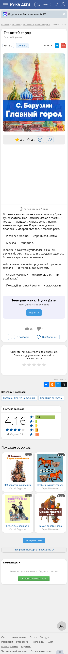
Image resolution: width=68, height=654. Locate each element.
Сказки (5, 637)
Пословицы (38, 642)
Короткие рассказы (51, 397)
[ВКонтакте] (46, 384)
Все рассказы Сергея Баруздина (33, 549)
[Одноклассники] (52, 384)
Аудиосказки (19, 637)
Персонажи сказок (41, 651)
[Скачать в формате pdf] (63, 45)
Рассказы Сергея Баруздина (19, 397)
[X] (64, 384)
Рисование (22, 642)
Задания (26, 646)
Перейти (34, 312)
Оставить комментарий (33, 578)
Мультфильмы (9, 646)
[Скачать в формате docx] (57, 45)
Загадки (44, 637)
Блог (50, 642)
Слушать (22, 45)
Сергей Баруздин (13, 37)
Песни (33, 637)
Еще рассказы (34, 540)
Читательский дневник (14, 651)
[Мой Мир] (58, 384)
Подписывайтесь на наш (27, 14)
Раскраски (7, 642)
